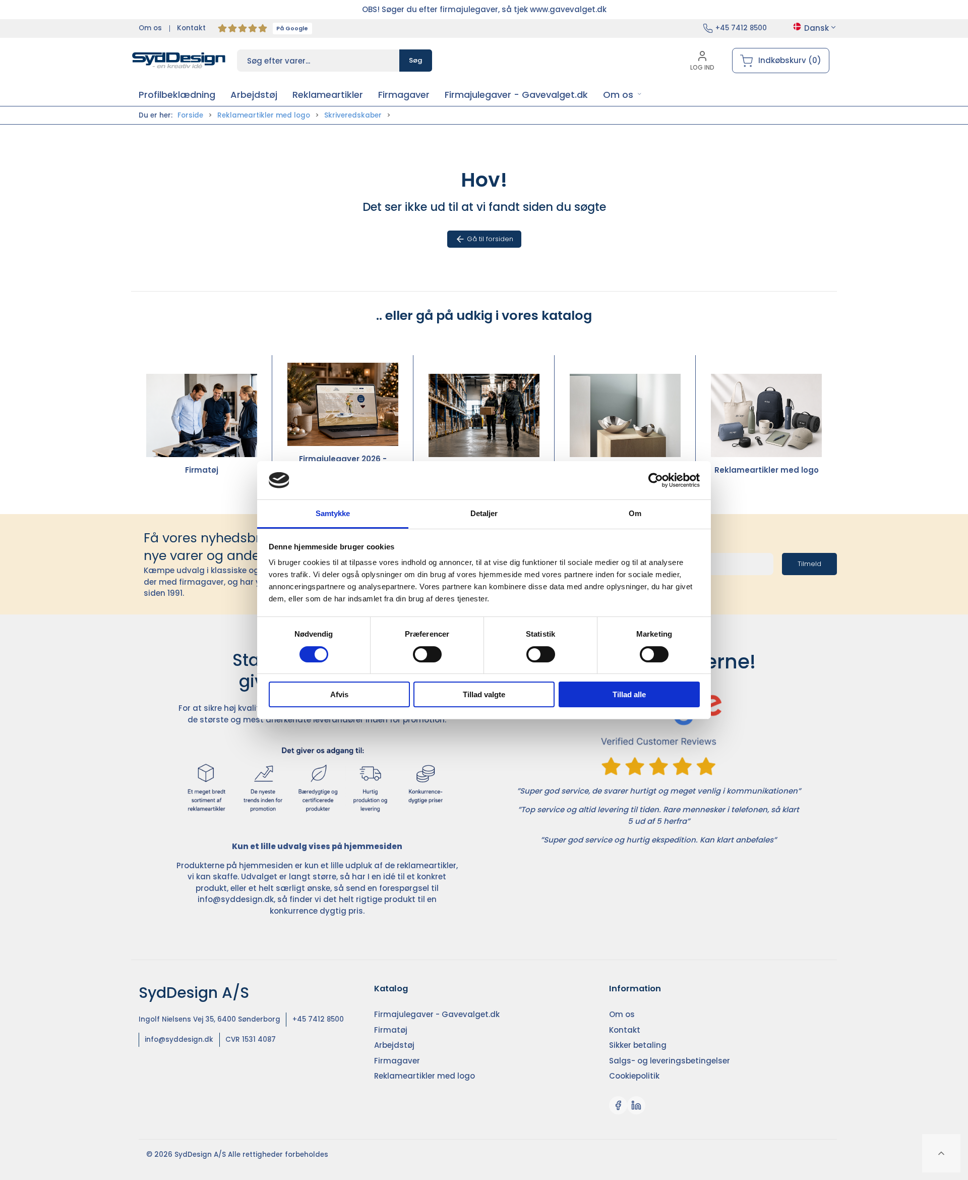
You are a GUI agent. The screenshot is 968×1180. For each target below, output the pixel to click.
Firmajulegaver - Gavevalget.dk (437, 1014)
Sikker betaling (638, 1045)
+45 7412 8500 (741, 28)
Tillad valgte (484, 694)
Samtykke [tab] (333, 513)
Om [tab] (635, 513)
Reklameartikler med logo (263, 115)
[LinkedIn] (636, 1105)
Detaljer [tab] (484, 513)
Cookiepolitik (634, 1076)
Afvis (339, 694)
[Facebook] (618, 1105)
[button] (622, 94)
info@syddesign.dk (236, 899)
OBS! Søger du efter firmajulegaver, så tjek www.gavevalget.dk (484, 9)
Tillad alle (629, 694)
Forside (190, 115)
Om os (150, 28)
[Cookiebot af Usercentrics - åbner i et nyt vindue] (656, 480)
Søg (415, 60)
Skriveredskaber (353, 115)
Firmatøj (201, 470)
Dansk (816, 28)
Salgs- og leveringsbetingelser (669, 1060)
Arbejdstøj (484, 470)
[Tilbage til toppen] (941, 1153)
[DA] (179, 60)
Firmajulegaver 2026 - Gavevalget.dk (343, 465)
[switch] (427, 654)
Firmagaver (625, 470)
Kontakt (191, 28)
